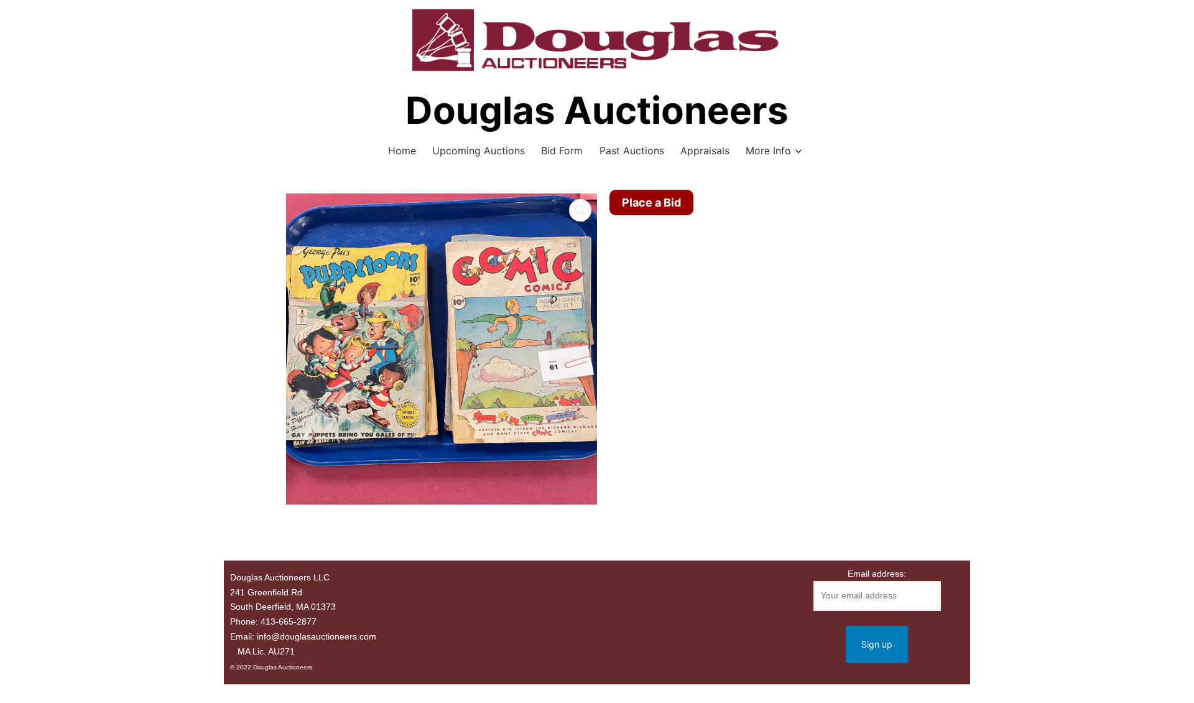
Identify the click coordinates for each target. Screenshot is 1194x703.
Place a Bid (651, 202)
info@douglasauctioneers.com (316, 636)
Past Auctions (631, 150)
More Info (768, 150)
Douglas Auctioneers (597, 110)
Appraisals (704, 150)
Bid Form (562, 150)
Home (402, 150)
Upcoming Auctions (478, 150)
